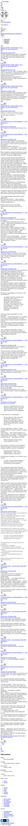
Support (12, 823)
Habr (9, 824)
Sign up (6, 782)
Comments (18, 33)
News (13, 33)
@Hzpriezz (8, 22)
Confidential (7, 806)
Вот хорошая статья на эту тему (9, 736)
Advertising (6, 812)
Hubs (5, 790)
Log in (5, 781)
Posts (10, 33)
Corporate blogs (8, 811)
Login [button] (2, 10)
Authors (6, 792)
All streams (6, 1)
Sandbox (6, 793)
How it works (7, 799)
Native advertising (8, 814)
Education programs (9, 815)
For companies (7, 801)
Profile (2, 33)
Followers (6, 41)
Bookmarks (6, 39)
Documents (6, 803)
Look (2, 63)
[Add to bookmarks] (4, 62)
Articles (6, 33)
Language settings (5, 823)
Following (6, 43)
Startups (6, 817)
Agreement (6, 804)
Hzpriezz (3, 52)
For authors (6, 800)
